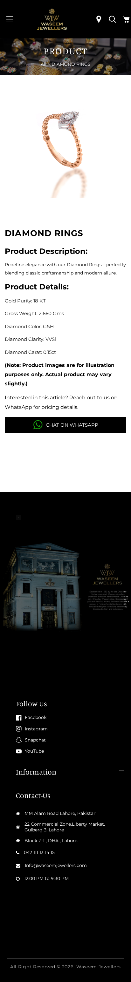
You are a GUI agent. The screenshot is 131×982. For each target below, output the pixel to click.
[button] (9, 19)
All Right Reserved (32, 967)
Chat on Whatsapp (72, 425)
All (43, 64)
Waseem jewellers (98, 967)
